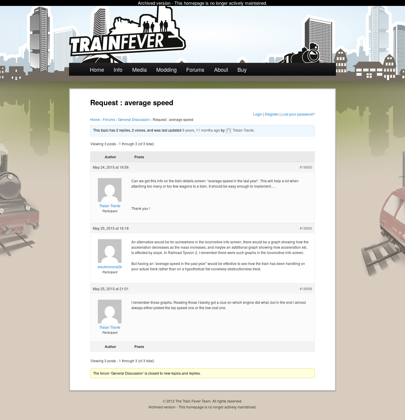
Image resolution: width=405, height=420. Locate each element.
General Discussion (134, 119)
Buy (242, 69)
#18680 (306, 167)
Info (118, 69)
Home (97, 69)
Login (257, 113)
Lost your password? (298, 113)
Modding (166, 69)
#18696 (306, 288)
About (221, 69)
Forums (195, 69)
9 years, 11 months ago (201, 129)
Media (139, 69)
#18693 (306, 228)
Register (272, 113)
